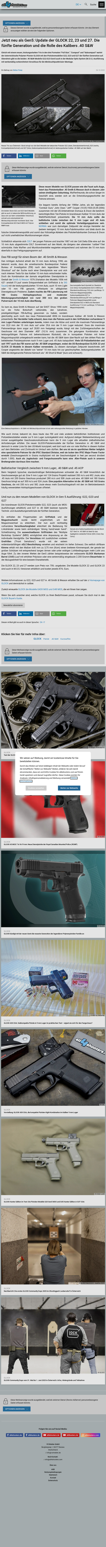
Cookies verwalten (36, 788)
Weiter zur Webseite (69, 788)
